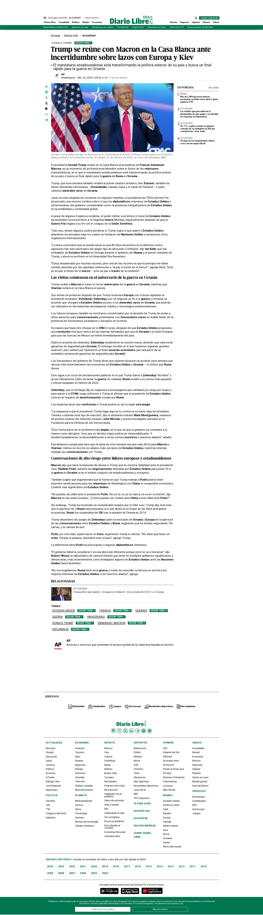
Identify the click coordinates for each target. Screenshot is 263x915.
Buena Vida (110, 773)
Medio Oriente (170, 825)
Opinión (196, 22)
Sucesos (50, 773)
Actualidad (63, 22)
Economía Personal (114, 832)
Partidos (50, 801)
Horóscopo (198, 809)
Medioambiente (83, 801)
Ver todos (214, 87)
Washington (68, 77)
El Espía (167, 773)
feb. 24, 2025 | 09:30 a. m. (92, 77)
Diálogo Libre (53, 781)
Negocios (80, 765)
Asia (165, 830)
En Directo (168, 765)
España (167, 813)
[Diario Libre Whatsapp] (149, 730)
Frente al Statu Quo (173, 769)
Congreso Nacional (56, 813)
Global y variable (84, 785)
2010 (204, 866)
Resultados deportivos (146, 785)
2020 (94, 866)
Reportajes (52, 789)
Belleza (108, 769)
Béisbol (138, 756)
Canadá (167, 821)
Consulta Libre (112, 836)
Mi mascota (111, 789)
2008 (61, 873)
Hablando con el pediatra (113, 795)
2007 (72, 873)
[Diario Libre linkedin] (131, 730)
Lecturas (168, 785)
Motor (137, 760)
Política (75, 22)
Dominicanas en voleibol (103, 27)
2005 (94, 873)
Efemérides (198, 796)
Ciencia (79, 805)
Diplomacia (60, 629)
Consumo (80, 773)
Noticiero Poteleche (174, 777)
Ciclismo (138, 769)
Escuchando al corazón (112, 826)
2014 (160, 866)
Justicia (50, 765)
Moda (107, 765)
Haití (165, 809)
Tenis (137, 773)
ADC (165, 748)
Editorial (167, 756)
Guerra (57, 616)
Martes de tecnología (86, 821)
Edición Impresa (145, 825)
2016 (138, 866)
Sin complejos (112, 817)
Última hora (142, 803)
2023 (61, 866)
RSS (194, 805)
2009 (50, 873)
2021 (83, 866)
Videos (216, 22)
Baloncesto (140, 748)
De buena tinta (171, 760)
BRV (136, 794)
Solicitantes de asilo (156, 27)
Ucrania (141, 610)
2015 (149, 866)
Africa (166, 834)
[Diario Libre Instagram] (119, 730)
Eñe (106, 808)
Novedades (110, 781)
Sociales (109, 777)
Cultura (108, 756)
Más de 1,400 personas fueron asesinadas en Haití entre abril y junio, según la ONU (199, 99)
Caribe (166, 842)
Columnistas (170, 781)
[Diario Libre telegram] (137, 730)
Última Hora (50, 22)
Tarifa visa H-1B (176, 27)
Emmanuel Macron (111, 623)
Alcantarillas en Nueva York (56, 27)
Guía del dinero (200, 785)
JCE (48, 805)
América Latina (171, 805)
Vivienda (79, 777)
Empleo (79, 760)
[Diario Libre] (131, 20)
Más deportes (141, 781)
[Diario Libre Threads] (143, 730)
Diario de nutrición (114, 800)
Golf (136, 765)
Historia (79, 817)
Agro (77, 756)
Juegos (196, 813)
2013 (171, 866)
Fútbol (137, 752)
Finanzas (80, 748)
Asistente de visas (80, 27)
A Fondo (50, 777)
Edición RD (141, 818)
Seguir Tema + (83, 43)
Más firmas (169, 789)
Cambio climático (84, 825)
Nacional (50, 748)
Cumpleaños (199, 801)
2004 (105, 873)
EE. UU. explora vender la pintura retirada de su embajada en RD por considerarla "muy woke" (197, 129)
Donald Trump (62, 623)
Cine (106, 752)
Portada (55, 35)
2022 (72, 866)
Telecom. (80, 781)
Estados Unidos (63, 610)
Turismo (79, 752)
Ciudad (49, 752)
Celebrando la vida (114, 813)
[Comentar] (46, 108)
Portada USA (123, 27)
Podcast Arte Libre (114, 785)
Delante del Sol (171, 752)
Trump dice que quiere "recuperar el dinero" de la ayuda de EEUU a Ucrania (118, 592)
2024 (50, 866)
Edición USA (71, 35)
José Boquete (53, 785)
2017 (127, 866)
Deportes (184, 22)
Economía (97, 22)
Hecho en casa (200, 777)
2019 (105, 866)
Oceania (167, 838)
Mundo (85, 22)
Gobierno (50, 817)
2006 (83, 873)
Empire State (138, 27)
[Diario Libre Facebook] (113, 730)
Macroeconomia (84, 789)
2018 (116, 866)
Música (108, 748)
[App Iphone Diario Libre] (130, 890)
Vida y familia (111, 804)
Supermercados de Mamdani (200, 27)
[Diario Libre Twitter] (125, 730)
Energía (79, 769)
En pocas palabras (114, 821)
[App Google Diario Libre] (109, 890)
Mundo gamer (199, 781)
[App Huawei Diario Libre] (152, 890)
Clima (78, 809)
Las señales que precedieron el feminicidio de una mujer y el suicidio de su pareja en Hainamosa (199, 114)
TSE (48, 809)
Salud (49, 760)
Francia (105, 610)
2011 (193, 866)
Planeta (206, 22)
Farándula (109, 760)
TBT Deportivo (142, 798)
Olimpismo (139, 777)
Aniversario (96, 616)
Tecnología (81, 813)
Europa (167, 817)
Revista (173, 22)
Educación (51, 756)
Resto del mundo (172, 846)
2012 (182, 866)
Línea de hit (140, 789)
